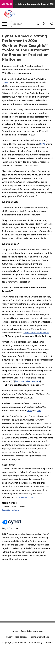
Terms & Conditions (39, 637)
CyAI (42, 144)
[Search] (38, 24)
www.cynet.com (26, 497)
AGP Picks (7, 4)
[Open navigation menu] (4, 23)
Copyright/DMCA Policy (14, 642)
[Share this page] (51, 23)
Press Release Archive (32, 631)
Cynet (5, 82)
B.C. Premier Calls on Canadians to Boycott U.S (29, 4)
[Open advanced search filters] (44, 24)
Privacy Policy (35, 642)
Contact (49, 642)
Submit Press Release (17, 637)
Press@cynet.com (10, 510)
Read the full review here (36, 332)
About (15, 631)
